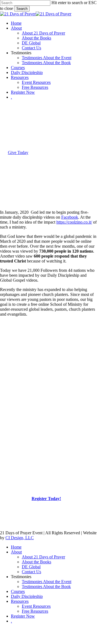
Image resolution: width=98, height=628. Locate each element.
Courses (18, 591)
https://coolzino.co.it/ (74, 222)
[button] (18, 152)
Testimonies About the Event (46, 581)
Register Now (23, 616)
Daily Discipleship (27, 596)
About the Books (36, 562)
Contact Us (31, 571)
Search (21, 9)
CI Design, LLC (19, 537)
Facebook (69, 217)
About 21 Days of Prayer (43, 557)
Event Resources (36, 606)
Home (16, 547)
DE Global (31, 566)
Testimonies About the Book (46, 586)
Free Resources (35, 611)
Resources (20, 601)
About (16, 552)
